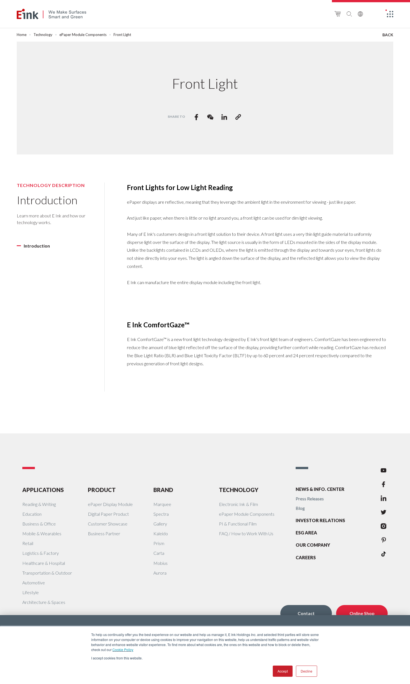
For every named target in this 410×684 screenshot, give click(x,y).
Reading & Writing (39, 504)
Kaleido (160, 533)
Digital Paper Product (108, 514)
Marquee (162, 504)
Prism (158, 543)
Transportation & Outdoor (47, 572)
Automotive (33, 582)
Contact (306, 613)
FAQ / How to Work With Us (246, 533)
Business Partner (104, 533)
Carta (158, 553)
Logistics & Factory (40, 553)
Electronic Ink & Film (238, 504)
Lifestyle (30, 592)
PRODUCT (102, 489)
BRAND (163, 489)
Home (21, 35)
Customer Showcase (107, 523)
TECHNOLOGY (238, 489)
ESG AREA (306, 532)
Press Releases (310, 498)
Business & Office (39, 523)
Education (32, 514)
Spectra (161, 514)
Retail (27, 543)
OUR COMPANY (313, 545)
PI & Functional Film (238, 523)
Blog (300, 508)
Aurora (160, 572)
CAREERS (306, 557)
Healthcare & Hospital (43, 563)
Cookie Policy (122, 649)
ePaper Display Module (110, 504)
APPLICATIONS (43, 489)
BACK (387, 34)
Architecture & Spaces (43, 602)
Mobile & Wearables (41, 533)
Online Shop (362, 613)
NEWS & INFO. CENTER (320, 489)
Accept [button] (283, 671)
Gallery (160, 523)
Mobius (160, 563)
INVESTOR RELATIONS (320, 520)
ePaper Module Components (83, 35)
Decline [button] (306, 671)
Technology (42, 35)
